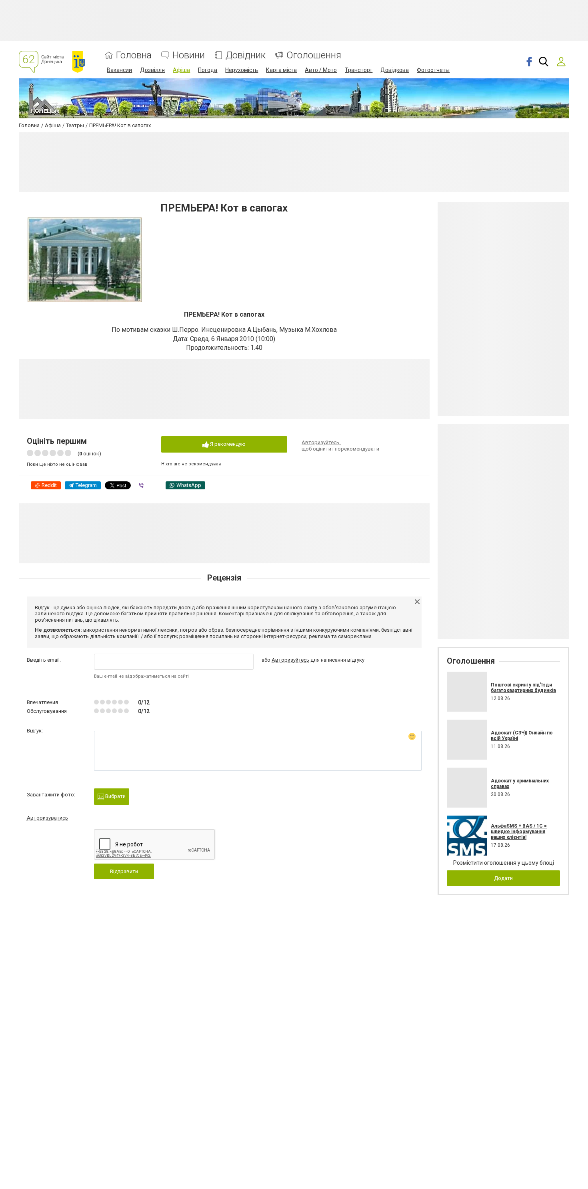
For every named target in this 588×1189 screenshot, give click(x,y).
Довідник (246, 55)
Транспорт (358, 70)
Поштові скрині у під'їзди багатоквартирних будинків (523, 687)
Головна (134, 55)
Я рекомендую (227, 444)
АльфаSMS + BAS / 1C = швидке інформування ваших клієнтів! (519, 831)
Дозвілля (152, 70)
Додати (503, 878)
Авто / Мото (321, 70)
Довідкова (394, 70)
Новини (188, 55)
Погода (207, 70)
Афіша (181, 70)
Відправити (124, 871)
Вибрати (115, 796)
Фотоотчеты (433, 70)
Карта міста (281, 70)
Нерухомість (241, 70)
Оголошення (313, 55)
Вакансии (119, 70)
